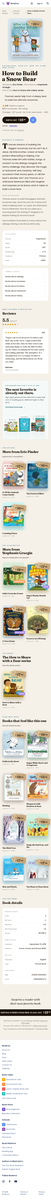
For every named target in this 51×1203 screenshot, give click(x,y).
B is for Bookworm (27, 1029)
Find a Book (7, 1147)
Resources (6, 1137)
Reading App (7, 1151)
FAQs (4, 1057)
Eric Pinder (18, 84)
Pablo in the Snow (10, 761)
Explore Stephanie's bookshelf (16, 558)
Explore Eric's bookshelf (13, 457)
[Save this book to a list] (33, 120)
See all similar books (12, 726)
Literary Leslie (42, 1029)
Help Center (7, 1061)
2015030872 (39, 979)
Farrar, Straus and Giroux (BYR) (32, 948)
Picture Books (17, 12)
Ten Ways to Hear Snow (37, 887)
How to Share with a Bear (11, 703)
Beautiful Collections (11, 1113)
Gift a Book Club (9, 1098)
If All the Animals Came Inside (10, 493)
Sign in (39, 3)
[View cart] (32, 3)
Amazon (20, 130)
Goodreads (12, 109)
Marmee (9, 367)
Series (46, 587)
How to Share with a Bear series (28, 90)
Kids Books (5, 12)
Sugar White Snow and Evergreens (37, 764)
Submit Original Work (11, 1169)
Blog (4, 1054)
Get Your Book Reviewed (12, 1165)
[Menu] (3, 3)
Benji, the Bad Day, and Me (37, 846)
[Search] (48, 3)
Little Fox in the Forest (12, 593)
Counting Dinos (9, 533)
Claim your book (40, 1026)
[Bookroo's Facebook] (9, 1181)
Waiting (6, 805)
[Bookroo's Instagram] (3, 1181)
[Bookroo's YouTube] (16, 1181)
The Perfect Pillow (35, 493)
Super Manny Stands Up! (36, 596)
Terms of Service (24, 1193)
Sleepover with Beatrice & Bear (33, 805)
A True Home (8, 641)
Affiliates (6, 1068)
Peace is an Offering (36, 638)
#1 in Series (19, 632)
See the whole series (12, 665)
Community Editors (10, 1155)
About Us (6, 1050)
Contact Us (7, 1065)
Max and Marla (9, 887)
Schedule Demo (9, 1133)
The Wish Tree (9, 848)
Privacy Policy (42, 1193)
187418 (41, 933)
